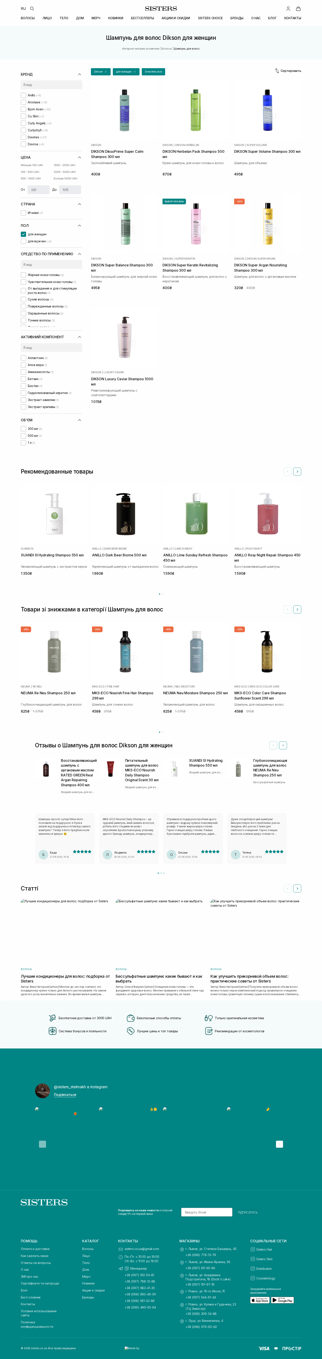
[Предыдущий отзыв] (273, 745)
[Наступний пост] (279, 1144)
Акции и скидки (93, 1290)
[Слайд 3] (164, 873)
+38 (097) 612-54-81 (139, 1275)
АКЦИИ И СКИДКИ (176, 18)
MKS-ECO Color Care (264, 686)
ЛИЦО (47, 18)
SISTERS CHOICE (210, 18)
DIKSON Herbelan (187, 145)
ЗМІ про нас (29, 1276)
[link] (298, 8)
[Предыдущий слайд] (288, 472)
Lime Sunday (183, 548)
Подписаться (65, 1094)
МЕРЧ (96, 18)
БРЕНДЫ (236, 18)
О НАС (255, 18)
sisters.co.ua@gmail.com (142, 1249)
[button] (101, 71)
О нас (25, 1269)
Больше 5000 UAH (65, 178)
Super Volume (257, 145)
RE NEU (37, 686)
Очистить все (153, 71)
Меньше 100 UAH (32, 165)
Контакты (28, 1304)
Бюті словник (31, 1297)
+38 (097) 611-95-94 (200, 1268)
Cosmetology (265, 1278)
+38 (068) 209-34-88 (201, 1314)
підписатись (248, 1212)
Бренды (88, 1297)
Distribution (264, 1268)
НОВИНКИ (115, 18)
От (23, 189)
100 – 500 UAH (30, 172)
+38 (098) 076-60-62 (201, 1327)
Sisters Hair (264, 1249)
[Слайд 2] (161, 873)
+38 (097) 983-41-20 (140, 1288)
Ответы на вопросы (36, 1263)
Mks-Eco (98, 686)
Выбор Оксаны (174, 201)
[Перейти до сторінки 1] (159, 594)
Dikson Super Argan (261, 258)
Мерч (86, 1276)
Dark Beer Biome (115, 548)
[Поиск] (32, 8)
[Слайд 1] (158, 873)
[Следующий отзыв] (283, 745)
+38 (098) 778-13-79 (201, 1255)
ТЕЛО (64, 18)
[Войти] (288, 8)
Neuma (25, 686)
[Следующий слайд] (297, 472)
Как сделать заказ (34, 1256)
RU (23, 8)
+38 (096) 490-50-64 (140, 1307)
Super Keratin (185, 258)
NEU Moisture (185, 686)
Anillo (96, 548)
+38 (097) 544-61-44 (201, 1297)
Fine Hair (113, 686)
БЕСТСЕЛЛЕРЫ (142, 18)
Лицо (86, 1256)
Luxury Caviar (114, 372)
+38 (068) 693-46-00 (140, 1294)
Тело (86, 1263)
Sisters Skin (264, 1259)
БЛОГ (272, 18)
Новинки (88, 1283)
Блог (24, 1290)
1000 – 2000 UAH (64, 165)
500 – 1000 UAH (31, 178)
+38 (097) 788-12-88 (140, 1281)
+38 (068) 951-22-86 (140, 1301)
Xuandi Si (27, 548)
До (54, 189)
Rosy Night (254, 548)
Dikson (96, 145)
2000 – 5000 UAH (65, 172)
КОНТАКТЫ (292, 18)
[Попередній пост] (42, 1144)
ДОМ (80, 18)
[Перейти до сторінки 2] (162, 594)
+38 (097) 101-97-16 (200, 1284)
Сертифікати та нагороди (40, 1283)
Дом (85, 1269)
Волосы (88, 1249)
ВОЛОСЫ (28, 18)
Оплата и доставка (35, 1249)
